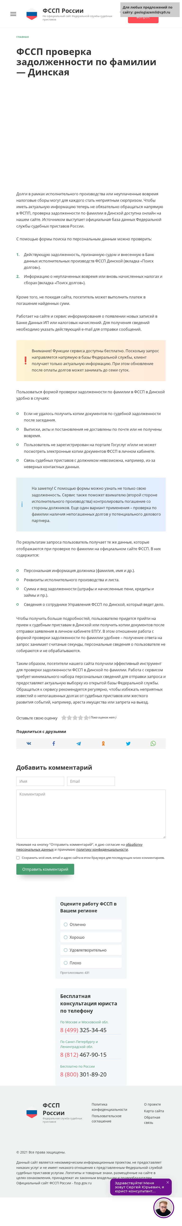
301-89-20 (83, 1074)
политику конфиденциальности (102, 849)
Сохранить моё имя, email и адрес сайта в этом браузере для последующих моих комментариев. (93, 857)
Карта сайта (154, 1111)
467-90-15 (83, 1054)
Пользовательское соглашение (107, 1118)
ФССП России (63, 10)
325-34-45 (83, 1030)
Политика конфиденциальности (109, 1107)
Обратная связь (152, 1120)
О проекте (152, 1104)
